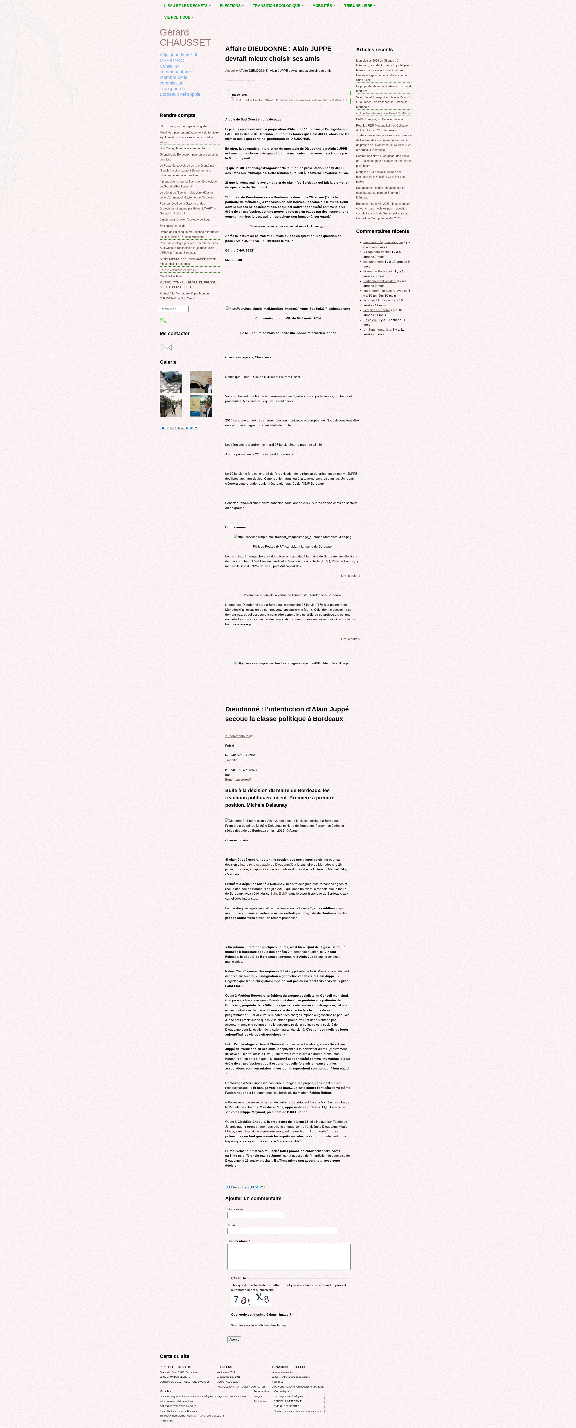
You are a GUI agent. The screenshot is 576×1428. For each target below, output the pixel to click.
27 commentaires (239, 736)
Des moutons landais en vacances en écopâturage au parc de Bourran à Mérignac (380, 192)
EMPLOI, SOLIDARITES (286, 1406)
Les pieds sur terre (376, 310)
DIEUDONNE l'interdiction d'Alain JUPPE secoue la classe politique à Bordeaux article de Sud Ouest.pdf (291, 100)
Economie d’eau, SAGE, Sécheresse (179, 1372)
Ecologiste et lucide (172, 225)
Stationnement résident (379, 281)
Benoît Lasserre (238, 779)
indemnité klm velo (377, 300)
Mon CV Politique (171, 276)
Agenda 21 (278, 1382)
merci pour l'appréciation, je (383, 242)
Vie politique (177, 17)
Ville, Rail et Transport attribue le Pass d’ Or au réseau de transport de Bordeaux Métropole (383, 102)
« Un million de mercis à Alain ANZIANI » (383, 113)
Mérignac (258, 1396)
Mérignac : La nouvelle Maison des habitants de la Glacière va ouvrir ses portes (380, 176)
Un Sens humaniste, (377, 329)
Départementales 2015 (229, 1377)
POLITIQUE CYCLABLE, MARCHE (178, 1406)
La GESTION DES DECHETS (175, 1377)
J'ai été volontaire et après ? (178, 270)
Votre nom (235, 1209)
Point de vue (260, 1401)
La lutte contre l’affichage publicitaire (291, 1377)
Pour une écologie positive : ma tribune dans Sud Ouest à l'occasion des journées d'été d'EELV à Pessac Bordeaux (189, 247)
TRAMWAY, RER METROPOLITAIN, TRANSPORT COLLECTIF (192, 1416)
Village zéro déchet (377, 252)
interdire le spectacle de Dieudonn (266, 864)
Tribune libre (359, 6)
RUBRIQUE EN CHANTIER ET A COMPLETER (241, 1387)
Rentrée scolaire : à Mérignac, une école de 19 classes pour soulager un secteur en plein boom (384, 160)
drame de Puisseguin (378, 271)
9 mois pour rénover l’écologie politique (185, 219)
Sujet (231, 1225)
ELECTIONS (231, 6)
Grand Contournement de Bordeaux (178, 1411)
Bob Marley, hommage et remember (183, 148)
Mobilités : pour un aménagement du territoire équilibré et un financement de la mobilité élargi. (189, 137)
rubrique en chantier (282, 1372)
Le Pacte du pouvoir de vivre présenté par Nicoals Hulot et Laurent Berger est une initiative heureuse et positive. (187, 170)
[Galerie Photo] (171, 392)
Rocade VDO (166, 1420)
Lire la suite (350, 575)
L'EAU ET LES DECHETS (186, 6)
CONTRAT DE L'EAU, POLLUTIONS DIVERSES (185, 1382)
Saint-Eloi (278, 893)
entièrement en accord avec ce (385, 290)
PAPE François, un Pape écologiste (183, 126)
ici (323, 226)
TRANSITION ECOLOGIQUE (277, 6)
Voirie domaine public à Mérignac (177, 1401)
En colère (370, 320)
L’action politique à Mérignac (288, 1396)
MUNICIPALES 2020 (227, 1382)
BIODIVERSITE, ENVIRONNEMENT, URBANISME (298, 1387)
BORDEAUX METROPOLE (288, 1401)
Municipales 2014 (226, 1372)
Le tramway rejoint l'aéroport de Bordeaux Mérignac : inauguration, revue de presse (203, 1396)
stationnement (373, 261)
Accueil (230, 70)
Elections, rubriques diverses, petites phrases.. (298, 1411)
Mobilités (323, 6)
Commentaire (238, 1241)
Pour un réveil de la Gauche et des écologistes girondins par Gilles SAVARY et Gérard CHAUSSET (188, 208)
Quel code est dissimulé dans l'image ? (262, 1314)
